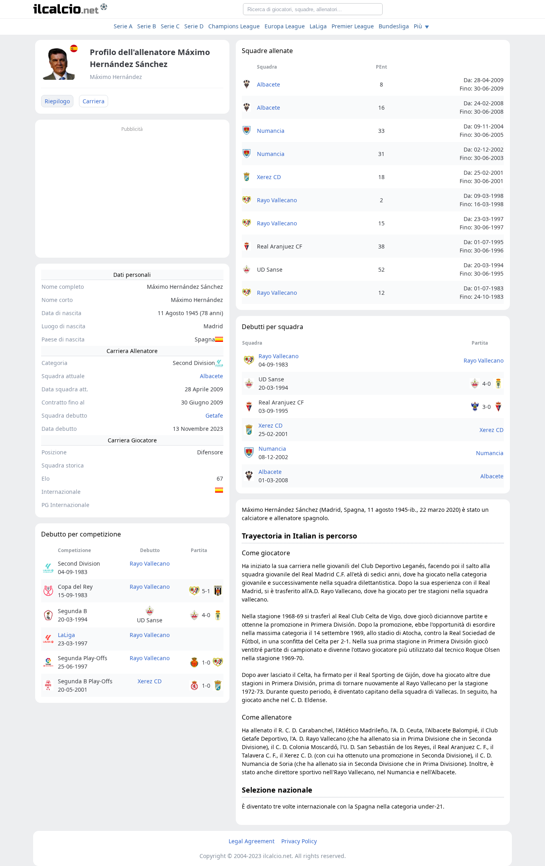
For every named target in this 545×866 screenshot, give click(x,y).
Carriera (94, 101)
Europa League (285, 26)
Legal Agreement (251, 841)
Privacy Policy (299, 841)
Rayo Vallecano (150, 563)
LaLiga (318, 26)
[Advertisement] (132, 190)
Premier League (353, 26)
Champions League (234, 26)
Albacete (211, 376)
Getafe (214, 415)
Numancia (270, 130)
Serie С (170, 26)
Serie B (146, 26)
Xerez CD (150, 681)
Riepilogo (57, 101)
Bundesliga (394, 26)
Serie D (193, 26)
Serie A (123, 26)
